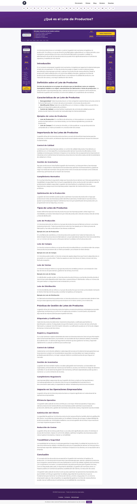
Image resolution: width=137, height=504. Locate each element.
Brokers (102, 3)
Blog (94, 3)
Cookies (60, 497)
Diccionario (78, 3)
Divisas (88, 3)
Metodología (75, 497)
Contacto (67, 497)
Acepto (89, 502)
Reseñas (111, 3)
